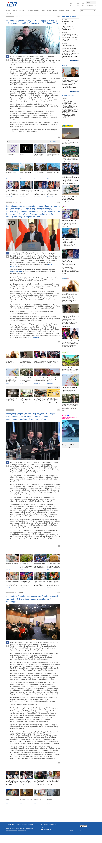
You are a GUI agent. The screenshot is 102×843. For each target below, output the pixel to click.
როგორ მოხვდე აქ (54, 141)
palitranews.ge (37, 383)
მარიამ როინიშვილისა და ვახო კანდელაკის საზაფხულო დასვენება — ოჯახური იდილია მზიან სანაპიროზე (12, 584)
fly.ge (7, 178)
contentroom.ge (9, 403)
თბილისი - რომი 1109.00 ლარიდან (53, 173)
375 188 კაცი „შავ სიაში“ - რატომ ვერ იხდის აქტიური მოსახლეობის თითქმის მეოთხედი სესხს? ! (70, 199)
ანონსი (73, 10)
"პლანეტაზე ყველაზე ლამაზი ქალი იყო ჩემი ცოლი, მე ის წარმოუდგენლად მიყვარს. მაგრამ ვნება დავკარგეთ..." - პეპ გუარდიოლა (40, 784)
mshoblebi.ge (36, 569)
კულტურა (67, 10)
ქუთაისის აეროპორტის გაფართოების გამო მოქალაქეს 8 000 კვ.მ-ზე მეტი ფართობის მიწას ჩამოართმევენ (70, 370)
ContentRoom (57, 387)
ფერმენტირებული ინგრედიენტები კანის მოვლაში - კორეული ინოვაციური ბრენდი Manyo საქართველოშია (53, 401)
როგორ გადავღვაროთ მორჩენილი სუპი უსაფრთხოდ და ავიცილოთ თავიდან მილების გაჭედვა (39, 584)
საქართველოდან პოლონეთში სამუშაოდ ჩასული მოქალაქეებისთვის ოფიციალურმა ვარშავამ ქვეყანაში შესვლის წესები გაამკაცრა (53, 381)
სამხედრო (61, 10)
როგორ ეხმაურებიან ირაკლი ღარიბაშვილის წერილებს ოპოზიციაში (39, 379)
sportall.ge (8, 785)
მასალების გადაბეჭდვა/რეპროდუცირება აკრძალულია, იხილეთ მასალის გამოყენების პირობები (19, 829)
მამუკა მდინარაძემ (33, 337)
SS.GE (8, 141)
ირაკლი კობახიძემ (16, 271)
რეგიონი (43, 10)
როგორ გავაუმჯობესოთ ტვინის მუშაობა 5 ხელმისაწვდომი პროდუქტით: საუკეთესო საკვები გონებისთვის (53, 584)
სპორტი (55, 10)
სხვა (8, 13)
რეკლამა (30, 824)
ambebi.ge (8, 365)
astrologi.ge (36, 785)
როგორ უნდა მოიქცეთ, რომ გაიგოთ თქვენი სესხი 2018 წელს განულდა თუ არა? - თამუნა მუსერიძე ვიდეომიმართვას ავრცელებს (12, 194)
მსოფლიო (36, 10)
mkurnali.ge (8, 569)
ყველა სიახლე (74, 60)
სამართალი (21, 10)
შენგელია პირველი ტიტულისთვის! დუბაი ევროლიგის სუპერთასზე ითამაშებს (26, 782)
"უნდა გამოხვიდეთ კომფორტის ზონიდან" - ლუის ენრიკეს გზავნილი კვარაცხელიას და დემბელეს (12, 783)
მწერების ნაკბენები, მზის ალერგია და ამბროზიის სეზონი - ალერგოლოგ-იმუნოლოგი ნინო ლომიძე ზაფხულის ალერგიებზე (26, 401)
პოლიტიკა (14, 10)
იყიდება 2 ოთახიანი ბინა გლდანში (53, 798)
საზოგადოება (29, 10)
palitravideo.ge (9, 196)
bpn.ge (7, 383)
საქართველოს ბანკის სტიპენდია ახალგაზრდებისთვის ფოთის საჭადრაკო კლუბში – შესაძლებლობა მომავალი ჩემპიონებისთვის (69, 25)
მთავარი (8, 10)
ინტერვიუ (64, 65)
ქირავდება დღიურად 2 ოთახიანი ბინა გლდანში (26, 798)
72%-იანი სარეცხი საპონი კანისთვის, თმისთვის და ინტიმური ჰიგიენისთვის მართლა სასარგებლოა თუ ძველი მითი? (53, 566)
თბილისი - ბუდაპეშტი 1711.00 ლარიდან (39, 173)
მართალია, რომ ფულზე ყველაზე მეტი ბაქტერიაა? (12, 564)
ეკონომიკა (49, 10)
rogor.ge (35, 587)
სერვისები (24, 824)
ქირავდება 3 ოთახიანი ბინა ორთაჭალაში (39, 798)
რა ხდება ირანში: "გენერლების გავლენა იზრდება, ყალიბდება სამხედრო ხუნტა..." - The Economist (70, 160)
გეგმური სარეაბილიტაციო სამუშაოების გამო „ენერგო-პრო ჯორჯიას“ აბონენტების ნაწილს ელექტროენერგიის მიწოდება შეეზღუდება (70, 37)
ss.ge (7, 803)
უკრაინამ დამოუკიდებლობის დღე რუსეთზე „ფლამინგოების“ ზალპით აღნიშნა (70, 142)
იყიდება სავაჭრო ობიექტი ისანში (12, 798)
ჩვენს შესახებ (16, 824)
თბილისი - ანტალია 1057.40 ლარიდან (11, 173)
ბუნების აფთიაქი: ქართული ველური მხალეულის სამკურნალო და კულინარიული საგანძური (26, 566)
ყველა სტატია (74, 91)
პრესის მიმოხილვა (67, 95)
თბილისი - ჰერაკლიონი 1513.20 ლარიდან (25, 173)
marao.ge (8, 587)
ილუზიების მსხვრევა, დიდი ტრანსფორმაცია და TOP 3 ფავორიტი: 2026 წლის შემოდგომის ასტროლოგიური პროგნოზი (26, 585)
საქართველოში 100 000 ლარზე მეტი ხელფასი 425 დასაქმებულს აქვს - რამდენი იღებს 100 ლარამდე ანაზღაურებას (12, 380)
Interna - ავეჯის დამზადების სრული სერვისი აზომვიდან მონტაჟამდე (12, 399)
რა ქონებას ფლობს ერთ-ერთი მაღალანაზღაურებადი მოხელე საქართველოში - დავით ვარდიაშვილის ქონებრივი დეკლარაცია (26, 381)
